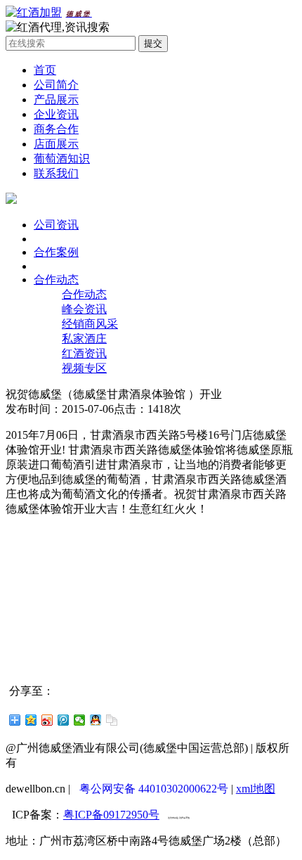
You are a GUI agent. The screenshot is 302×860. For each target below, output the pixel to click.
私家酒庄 (84, 339)
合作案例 (56, 252)
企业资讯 (56, 114)
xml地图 (255, 789)
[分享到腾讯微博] (64, 720)
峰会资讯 (84, 309)
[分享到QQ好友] (96, 720)
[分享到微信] (80, 720)
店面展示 (56, 144)
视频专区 (84, 368)
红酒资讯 (84, 353)
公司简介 (56, 85)
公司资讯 (56, 225)
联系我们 (56, 173)
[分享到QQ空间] (31, 720)
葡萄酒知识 (62, 159)
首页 (45, 70)
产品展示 (56, 99)
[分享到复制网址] (112, 720)
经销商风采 (90, 324)
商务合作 (56, 129)
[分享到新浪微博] (47, 720)
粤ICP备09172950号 (111, 815)
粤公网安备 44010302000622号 (153, 789)
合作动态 (56, 279)
